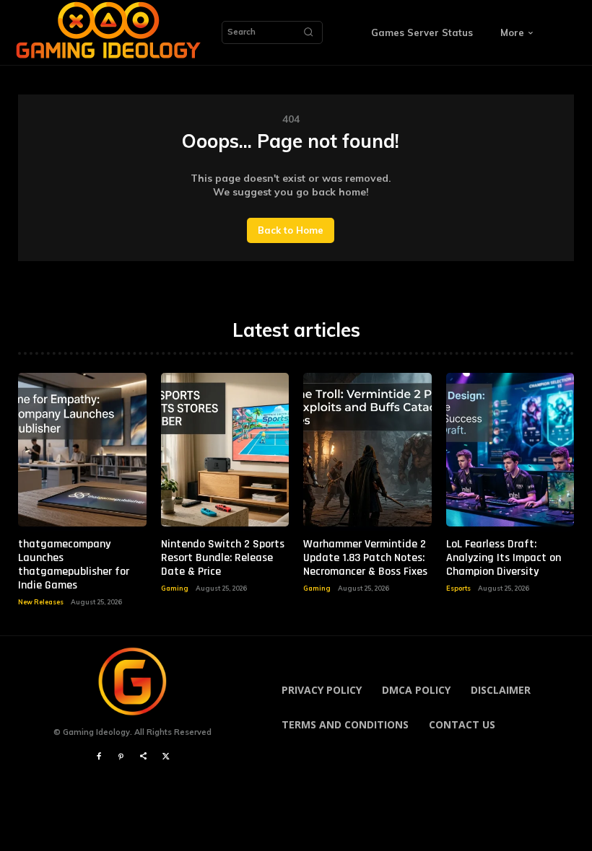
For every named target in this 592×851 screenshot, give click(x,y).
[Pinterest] (121, 757)
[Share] (143, 757)
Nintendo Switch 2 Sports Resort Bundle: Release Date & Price (222, 558)
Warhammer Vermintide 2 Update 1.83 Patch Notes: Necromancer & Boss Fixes (365, 558)
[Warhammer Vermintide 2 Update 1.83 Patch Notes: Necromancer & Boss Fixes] (367, 449)
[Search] (308, 32)
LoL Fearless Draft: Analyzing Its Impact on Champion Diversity (503, 558)
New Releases (41, 602)
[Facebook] (98, 757)
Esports (458, 588)
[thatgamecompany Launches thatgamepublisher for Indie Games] (82, 449)
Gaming (174, 588)
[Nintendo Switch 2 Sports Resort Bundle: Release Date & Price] (225, 449)
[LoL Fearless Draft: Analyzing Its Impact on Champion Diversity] (510, 449)
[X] (165, 757)
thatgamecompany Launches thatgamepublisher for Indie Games (73, 565)
